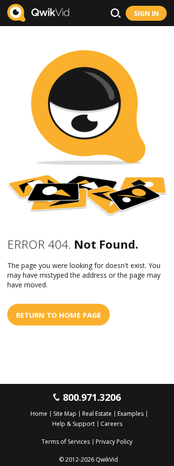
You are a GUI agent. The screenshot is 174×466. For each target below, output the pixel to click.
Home (38, 414)
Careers (111, 424)
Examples (130, 414)
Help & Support (73, 424)
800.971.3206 (92, 397)
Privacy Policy (114, 442)
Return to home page (58, 315)
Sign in (146, 13)
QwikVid (107, 459)
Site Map (64, 414)
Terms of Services (66, 442)
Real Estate (97, 414)
